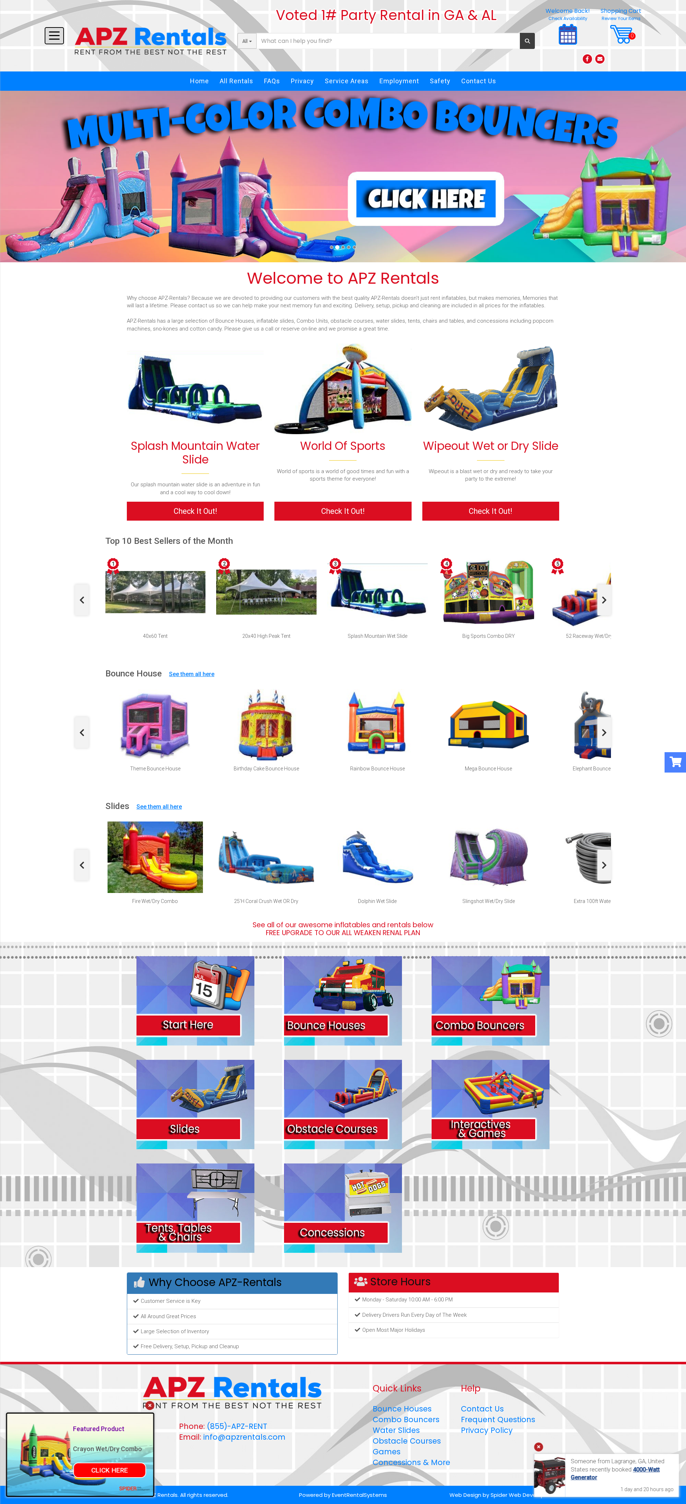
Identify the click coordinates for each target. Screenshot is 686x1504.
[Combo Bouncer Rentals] (491, 1000)
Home (199, 81)
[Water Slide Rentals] (195, 388)
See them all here (191, 674)
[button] (51, 176)
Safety (440, 81)
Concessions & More (411, 1462)
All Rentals (236, 81)
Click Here (110, 1470)
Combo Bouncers (406, 1419)
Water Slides (396, 1430)
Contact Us (478, 81)
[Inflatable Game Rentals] (342, 388)
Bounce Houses (402, 1409)
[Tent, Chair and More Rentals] (195, 1208)
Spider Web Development (525, 1495)
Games (387, 1451)
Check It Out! (195, 511)
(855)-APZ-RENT (237, 1426)
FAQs (272, 81)
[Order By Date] (195, 1000)
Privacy (302, 81)
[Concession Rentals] (343, 1208)
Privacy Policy (487, 1430)
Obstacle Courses (407, 1441)
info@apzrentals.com (244, 1437)
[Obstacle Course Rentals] (343, 1104)
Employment (399, 81)
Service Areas (347, 81)
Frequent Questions (498, 1419)
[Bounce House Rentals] (343, 1000)
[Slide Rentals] (195, 1104)
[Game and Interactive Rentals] (491, 1104)
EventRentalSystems (359, 1495)
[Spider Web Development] (135, 1488)
